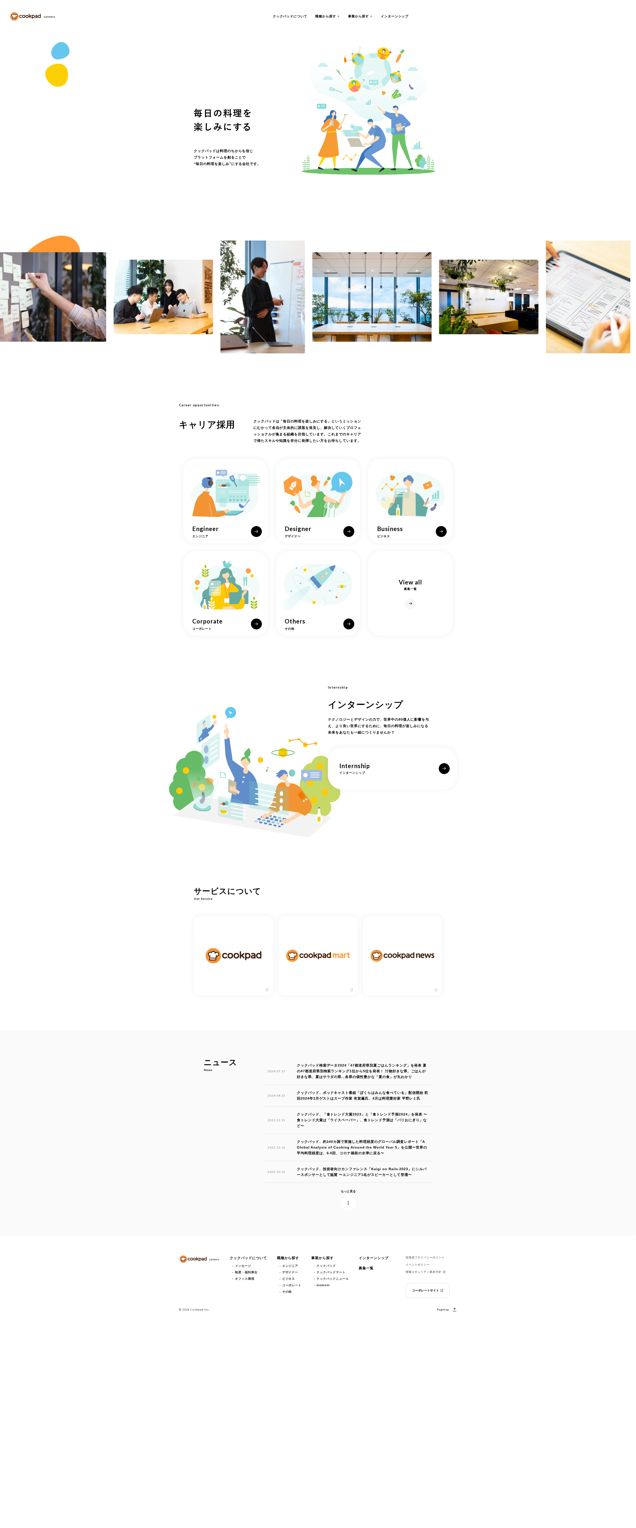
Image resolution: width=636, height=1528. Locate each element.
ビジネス (288, 1278)
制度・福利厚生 (246, 1272)
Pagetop (443, 1309)
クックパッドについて (290, 16)
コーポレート (292, 1285)
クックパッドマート (331, 1272)
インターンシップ (395, 16)
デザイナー (290, 1272)
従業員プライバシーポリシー (425, 1257)
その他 (287, 1291)
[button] (327, 16)
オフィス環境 (244, 1278)
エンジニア (290, 1266)
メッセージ (243, 1266)
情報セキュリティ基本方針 (423, 1271)
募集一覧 (366, 1268)
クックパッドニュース (333, 1278)
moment (323, 1285)
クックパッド (326, 1266)
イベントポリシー (418, 1264)
